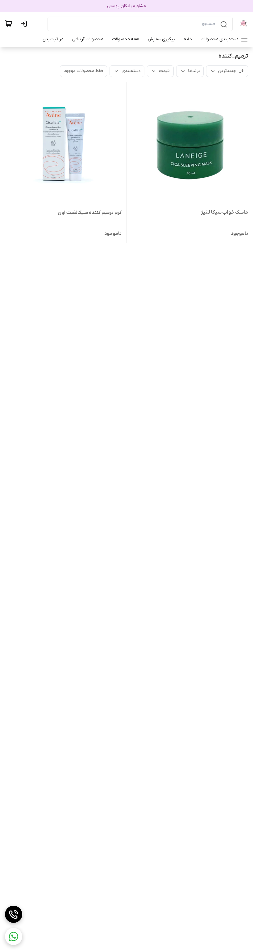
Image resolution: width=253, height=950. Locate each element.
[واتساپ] (13, 936)
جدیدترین (227, 71)
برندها (194, 71)
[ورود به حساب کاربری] (25, 23)
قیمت (164, 71)
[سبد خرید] (8, 23)
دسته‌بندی (131, 71)
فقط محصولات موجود (83, 71)
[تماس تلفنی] (13, 914)
